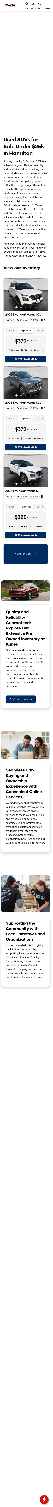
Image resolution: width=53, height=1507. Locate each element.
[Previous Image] (7, 294)
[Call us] (40, 4)
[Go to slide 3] (26, 307)
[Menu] (47, 4)
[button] (27, 5)
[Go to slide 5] (35, 307)
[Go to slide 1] (16, 307)
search (33, 8)
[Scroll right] (45, 320)
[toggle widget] (44, 1499)
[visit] (27, 4)
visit (26, 8)
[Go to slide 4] (30, 307)
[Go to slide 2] (21, 307)
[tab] (12, 330)
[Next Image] (44, 294)
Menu (47, 8)
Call (39, 8)
